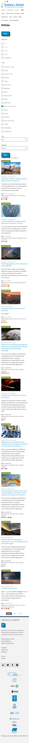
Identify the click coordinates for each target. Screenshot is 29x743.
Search (17, 10)
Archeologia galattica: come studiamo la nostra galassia (14, 265)
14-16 (5, 51)
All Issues (16, 13)
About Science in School (7, 639)
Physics (6, 110)
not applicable (7, 58)
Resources (6, 117)
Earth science (7, 85)
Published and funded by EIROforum (10, 736)
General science (8, 96)
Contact (3, 10)
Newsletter (10, 10)
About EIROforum (6, 641)
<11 (5, 44)
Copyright (4, 648)
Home (3, 13)
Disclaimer (4, 652)
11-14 (5, 47)
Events (15, 17)
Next (20, 614)
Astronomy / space (9, 67)
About (20, 17)
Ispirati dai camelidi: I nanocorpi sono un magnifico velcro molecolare (14, 179)
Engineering (7, 88)
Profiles (6, 113)
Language (4, 145)
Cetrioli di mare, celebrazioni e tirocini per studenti (13, 396)
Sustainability (7, 128)
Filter (5, 33)
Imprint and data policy (7, 643)
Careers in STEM (8, 74)
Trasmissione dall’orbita (9, 588)
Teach (10, 17)
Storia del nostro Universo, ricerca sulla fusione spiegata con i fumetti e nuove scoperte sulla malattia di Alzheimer (14, 493)
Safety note (4, 650)
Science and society (9, 121)
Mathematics (7, 103)
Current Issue (9, 13)
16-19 (5, 54)
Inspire (22, 13)
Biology (6, 70)
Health (5, 99)
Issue (2, 136)
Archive (3, 656)
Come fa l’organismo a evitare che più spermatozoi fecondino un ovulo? (13, 222)
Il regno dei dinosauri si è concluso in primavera (13, 309)
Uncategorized (8, 131)
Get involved (4, 20)
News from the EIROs (10, 106)
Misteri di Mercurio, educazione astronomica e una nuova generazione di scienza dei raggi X (14, 541)
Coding (5, 81)
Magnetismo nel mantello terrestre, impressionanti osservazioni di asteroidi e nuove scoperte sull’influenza (14, 444)
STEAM (6, 124)
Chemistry (6, 78)
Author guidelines (14, 20)
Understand (4, 17)
